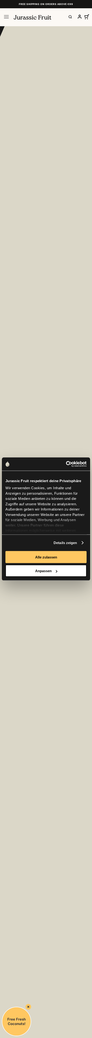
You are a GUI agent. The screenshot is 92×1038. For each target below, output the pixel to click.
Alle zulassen (46, 557)
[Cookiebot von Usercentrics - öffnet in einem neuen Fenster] (66, 464)
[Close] (28, 1007)
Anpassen (43, 571)
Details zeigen (65, 543)
